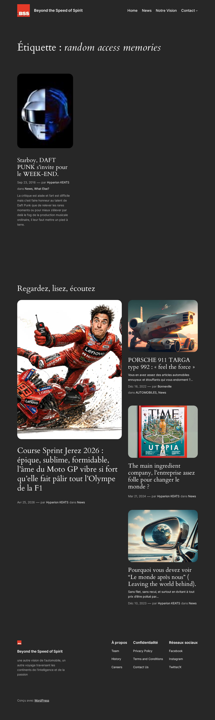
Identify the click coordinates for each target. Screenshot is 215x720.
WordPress (41, 700)
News (29, 188)
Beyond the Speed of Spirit (58, 10)
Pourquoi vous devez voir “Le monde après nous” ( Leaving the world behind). (162, 577)
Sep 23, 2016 (26, 182)
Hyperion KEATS (58, 182)
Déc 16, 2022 (137, 386)
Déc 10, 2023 (137, 603)
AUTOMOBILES (146, 392)
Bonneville (165, 386)
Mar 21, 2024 (137, 496)
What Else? (41, 188)
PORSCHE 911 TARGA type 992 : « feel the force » (161, 363)
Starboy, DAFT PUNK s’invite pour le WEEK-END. (42, 167)
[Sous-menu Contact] (197, 10)
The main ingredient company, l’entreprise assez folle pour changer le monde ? (161, 476)
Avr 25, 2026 (26, 502)
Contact (188, 10)
